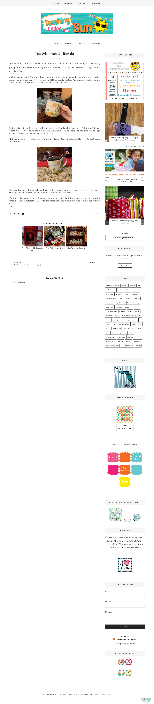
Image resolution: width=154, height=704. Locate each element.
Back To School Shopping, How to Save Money (125, 221)
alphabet (133, 285)
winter (108, 350)
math (114, 324)
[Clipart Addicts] (125, 571)
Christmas (109, 294)
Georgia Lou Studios (102, 694)
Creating (96, 3)
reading (130, 333)
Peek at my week (128, 328)
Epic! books (110, 307)
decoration (109, 303)
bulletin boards (129, 290)
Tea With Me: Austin (54, 248)
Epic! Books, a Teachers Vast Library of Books (125, 180)
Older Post (91, 262)
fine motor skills (111, 311)
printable (123, 333)
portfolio (115, 333)
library (108, 324)
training (138, 345)
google (117, 315)
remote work (110, 337)
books (120, 290)
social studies (110, 341)
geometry (109, 315)
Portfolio (82, 3)
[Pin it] (18, 214)
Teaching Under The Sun (69, 694)
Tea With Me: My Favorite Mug (32, 249)
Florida (130, 311)
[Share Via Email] (23, 214)
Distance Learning (133, 303)
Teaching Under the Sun (126, 639)
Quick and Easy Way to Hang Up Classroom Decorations (125, 138)
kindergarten (117, 320)
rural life (130, 337)
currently (137, 298)
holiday (133, 315)
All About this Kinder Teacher (125, 98)
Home (56, 3)
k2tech (108, 320)
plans (108, 333)
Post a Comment (18, 283)
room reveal (121, 337)
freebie (137, 311)
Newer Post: (29, 263)
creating (128, 298)
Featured (119, 307)
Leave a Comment (54, 59)
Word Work (116, 350)
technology (137, 341)
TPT (122, 345)
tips (117, 345)
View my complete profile (125, 643)
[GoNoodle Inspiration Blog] (125, 444)
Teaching (68, 3)
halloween (125, 315)
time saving (110, 345)
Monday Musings (124, 324)
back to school (111, 290)
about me (124, 285)
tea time (97, 214)
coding (127, 294)
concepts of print (111, 298)
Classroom (118, 294)
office (108, 328)
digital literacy (120, 303)
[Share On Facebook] (10, 214)
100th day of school (112, 285)
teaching (128, 341)
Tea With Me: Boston (76, 248)
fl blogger (122, 311)
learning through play (130, 320)
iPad (140, 315)
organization (117, 328)
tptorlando (129, 345)
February (127, 307)
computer (135, 294)
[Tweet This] (14, 214)
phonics (139, 328)
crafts (121, 298)
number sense (136, 324)
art (139, 285)
